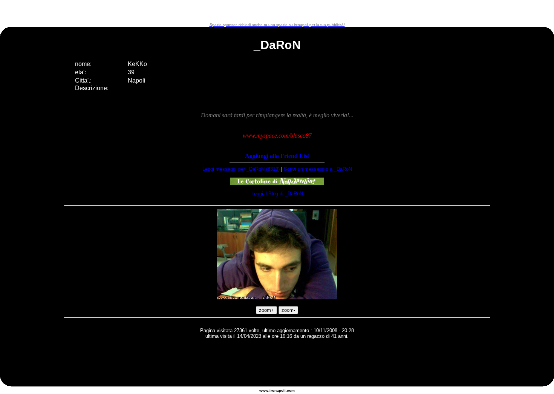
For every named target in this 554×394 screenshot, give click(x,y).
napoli (280, 390)
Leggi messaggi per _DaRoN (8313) (241, 169)
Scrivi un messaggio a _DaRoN (318, 169)
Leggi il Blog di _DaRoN (277, 193)
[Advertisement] (277, 11)
